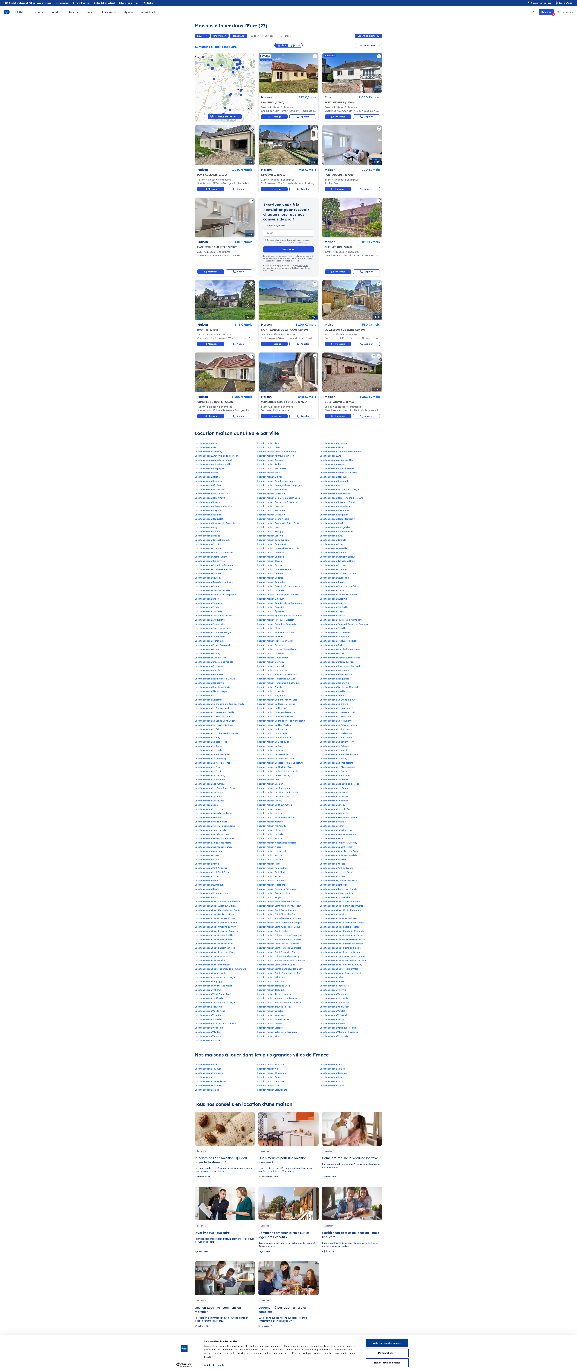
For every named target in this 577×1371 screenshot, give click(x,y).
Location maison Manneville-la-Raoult (276, 817)
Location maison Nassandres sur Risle (276, 842)
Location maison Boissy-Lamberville (213, 506)
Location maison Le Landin (208, 750)
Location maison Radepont (271, 884)
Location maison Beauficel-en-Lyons (276, 481)
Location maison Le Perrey (333, 758)
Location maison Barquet (207, 477)
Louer (200, 36)
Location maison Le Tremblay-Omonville (277, 771)
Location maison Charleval (270, 556)
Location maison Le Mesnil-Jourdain (275, 754)
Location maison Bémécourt (209, 485)
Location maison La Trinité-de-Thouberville (216, 733)
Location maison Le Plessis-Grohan (212, 762)
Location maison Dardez (332, 590)
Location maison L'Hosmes (208, 699)
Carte (297, 45)
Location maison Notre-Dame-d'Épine (339, 851)
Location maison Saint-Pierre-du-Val (213, 956)
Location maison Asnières (270, 460)
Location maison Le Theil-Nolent (336, 762)
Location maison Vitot (268, 1036)
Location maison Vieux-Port (209, 1027)
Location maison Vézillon (332, 1023)
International (125, 3)
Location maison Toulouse (208, 1068)
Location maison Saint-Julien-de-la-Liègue (278, 927)
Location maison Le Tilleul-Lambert (338, 767)
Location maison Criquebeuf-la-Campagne (278, 586)
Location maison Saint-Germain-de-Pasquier (279, 922)
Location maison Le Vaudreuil (210, 779)
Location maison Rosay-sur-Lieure (212, 893)
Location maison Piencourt (270, 859)
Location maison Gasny (207, 649)
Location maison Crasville (333, 582)
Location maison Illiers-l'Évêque (211, 691)
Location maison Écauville (333, 603)
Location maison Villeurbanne (272, 1089)
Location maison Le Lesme (271, 750)
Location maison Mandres (208, 817)
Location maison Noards (269, 847)
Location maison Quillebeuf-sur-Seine (338, 880)
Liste (283, 45)
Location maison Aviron (332, 464)
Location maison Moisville (270, 834)
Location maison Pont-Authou (272, 868)
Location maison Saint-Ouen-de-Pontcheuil (279, 939)
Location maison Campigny (209, 544)
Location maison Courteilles (271, 582)
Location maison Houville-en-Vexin (212, 687)
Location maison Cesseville (333, 548)
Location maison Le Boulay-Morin (337, 741)
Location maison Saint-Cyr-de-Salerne (276, 910)
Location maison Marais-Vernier (211, 821)
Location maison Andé (331, 455)
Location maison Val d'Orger (334, 1006)
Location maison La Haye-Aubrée (337, 708)
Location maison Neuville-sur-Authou (213, 847)
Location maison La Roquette (272, 729)
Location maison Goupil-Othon (272, 657)
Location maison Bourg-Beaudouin (337, 519)
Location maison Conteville (208, 573)
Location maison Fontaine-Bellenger (213, 632)
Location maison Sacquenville (335, 897)
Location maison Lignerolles (334, 800)
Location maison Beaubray (208, 481)
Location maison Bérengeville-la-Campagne (279, 485)
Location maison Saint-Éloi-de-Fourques (215, 918)
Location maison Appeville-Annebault (214, 460)
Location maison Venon (332, 1019)
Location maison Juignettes (271, 695)
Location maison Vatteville (208, 1019)
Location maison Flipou (269, 628)
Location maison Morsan (269, 838)
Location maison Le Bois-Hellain (211, 741)
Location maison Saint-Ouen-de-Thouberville (342, 939)
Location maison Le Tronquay (210, 775)
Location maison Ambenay (208, 451)
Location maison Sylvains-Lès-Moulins (214, 985)
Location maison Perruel (207, 859)
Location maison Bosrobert (271, 510)
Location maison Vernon (269, 1023)
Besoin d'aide (565, 3)
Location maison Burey (331, 535)
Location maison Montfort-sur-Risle (338, 834)
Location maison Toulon (332, 1081)
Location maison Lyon (331, 1064)
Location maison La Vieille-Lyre (336, 733)
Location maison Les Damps (334, 788)
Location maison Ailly (205, 447)
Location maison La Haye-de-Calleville (214, 712)
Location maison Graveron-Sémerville (214, 662)
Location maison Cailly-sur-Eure (273, 540)
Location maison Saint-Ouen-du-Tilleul (214, 943)
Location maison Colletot (269, 565)
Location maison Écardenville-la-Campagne (279, 603)
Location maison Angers (332, 1085)
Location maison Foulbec (270, 636)
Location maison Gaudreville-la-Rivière (276, 649)
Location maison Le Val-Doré (335, 775)
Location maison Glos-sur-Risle (210, 657)
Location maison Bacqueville (271, 468)
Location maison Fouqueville (334, 636)
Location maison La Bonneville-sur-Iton (277, 699)
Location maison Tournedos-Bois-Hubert (278, 998)
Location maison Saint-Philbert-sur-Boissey (341, 943)
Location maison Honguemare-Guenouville (279, 683)
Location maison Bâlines (207, 472)
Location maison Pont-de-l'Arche (336, 868)
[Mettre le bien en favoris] (315, 56)
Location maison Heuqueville (334, 678)
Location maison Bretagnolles (335, 527)
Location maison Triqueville (208, 1006)
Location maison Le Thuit (207, 767)
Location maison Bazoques (333, 477)
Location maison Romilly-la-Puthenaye (276, 889)
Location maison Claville (269, 561)
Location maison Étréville (332, 615)
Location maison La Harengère (273, 708)
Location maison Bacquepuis (209, 468)
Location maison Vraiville (207, 1040)
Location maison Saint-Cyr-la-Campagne (340, 910)
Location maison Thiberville (209, 990)
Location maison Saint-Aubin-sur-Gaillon (215, 905)
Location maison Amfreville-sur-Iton (275, 455)
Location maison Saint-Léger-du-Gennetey (216, 931)
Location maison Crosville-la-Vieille (212, 590)
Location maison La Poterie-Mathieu (338, 725)
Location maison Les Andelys (335, 779)
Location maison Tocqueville (334, 994)
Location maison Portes (207, 876)
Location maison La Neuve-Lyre (336, 720)
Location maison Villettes (207, 1032)
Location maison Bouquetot (209, 519)
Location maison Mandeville (334, 813)
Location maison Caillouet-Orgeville (212, 540)
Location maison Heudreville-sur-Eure (276, 678)
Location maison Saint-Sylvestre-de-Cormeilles (343, 960)
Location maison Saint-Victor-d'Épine (276, 964)
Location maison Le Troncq (334, 771)
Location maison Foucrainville (210, 636)
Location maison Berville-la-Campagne (339, 489)
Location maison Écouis (207, 607)
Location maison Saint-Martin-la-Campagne (279, 935)
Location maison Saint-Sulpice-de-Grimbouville (281, 960)
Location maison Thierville (333, 990)
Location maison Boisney (207, 502)
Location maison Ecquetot (270, 607)
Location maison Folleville (333, 628)
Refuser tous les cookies (387, 1362)
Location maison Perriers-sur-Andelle (338, 855)
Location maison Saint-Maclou (272, 931)
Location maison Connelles (333, 569)
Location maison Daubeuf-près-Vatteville (278, 594)
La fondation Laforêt (104, 3)
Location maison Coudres (270, 577)
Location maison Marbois (333, 821)
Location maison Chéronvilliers (210, 561)
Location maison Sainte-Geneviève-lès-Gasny (280, 969)
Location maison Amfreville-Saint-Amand (340, 451)
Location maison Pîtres (268, 863)
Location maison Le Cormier (209, 746)
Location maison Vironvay (208, 1036)
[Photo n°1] (288, 73)
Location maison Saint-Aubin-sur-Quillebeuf (279, 905)
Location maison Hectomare (334, 670)
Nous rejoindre (62, 3)
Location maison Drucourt (270, 598)
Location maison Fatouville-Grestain (275, 620)
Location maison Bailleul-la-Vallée (337, 468)
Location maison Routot (207, 897)
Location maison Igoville (269, 687)
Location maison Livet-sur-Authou (274, 805)
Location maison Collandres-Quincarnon (215, 565)
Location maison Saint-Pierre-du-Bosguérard (342, 952)
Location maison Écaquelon (209, 603)
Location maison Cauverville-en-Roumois (278, 548)
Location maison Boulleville (271, 514)
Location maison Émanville (208, 611)
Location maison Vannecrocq (272, 1015)
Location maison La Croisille (334, 704)
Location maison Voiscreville (334, 1036)
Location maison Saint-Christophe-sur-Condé (217, 910)
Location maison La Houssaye (335, 716)
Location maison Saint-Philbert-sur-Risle (215, 948)
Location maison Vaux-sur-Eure (273, 1019)
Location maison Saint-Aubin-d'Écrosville (278, 901)
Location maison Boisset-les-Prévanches (277, 502)
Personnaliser (385, 1352)
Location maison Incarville (270, 691)
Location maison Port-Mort (271, 872)
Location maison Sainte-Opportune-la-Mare (342, 973)
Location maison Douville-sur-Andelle (338, 594)
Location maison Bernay (332, 485)
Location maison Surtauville (271, 981)
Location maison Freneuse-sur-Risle (338, 641)
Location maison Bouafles (208, 514)
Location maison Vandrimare (209, 1015)
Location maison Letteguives (209, 800)
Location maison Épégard (333, 611)
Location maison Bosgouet (208, 510)
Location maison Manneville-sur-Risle (338, 817)
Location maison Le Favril (270, 746)
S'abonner (288, 249)
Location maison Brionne (207, 535)
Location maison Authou (269, 464)
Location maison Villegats (270, 1027)
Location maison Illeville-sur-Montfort (339, 687)
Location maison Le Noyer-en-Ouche (276, 758)
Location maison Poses (269, 876)
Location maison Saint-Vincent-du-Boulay (341, 964)
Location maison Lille (205, 1077)
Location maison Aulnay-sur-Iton (336, 460)
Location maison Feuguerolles (210, 624)
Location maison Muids (331, 838)
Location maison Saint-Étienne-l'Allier (338, 918)
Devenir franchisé (81, 3)
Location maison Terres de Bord (273, 985)
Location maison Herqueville (209, 674)
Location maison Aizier (268, 447)
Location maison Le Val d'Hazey (273, 775)
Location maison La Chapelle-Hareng (276, 704)
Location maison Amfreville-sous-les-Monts (217, 455)
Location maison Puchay (332, 876)
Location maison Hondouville (209, 683)
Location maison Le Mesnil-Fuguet (212, 754)
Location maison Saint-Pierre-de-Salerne (340, 948)
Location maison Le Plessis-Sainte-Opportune (280, 762)
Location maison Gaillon (332, 645)
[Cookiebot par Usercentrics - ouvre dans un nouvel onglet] (184, 1365)
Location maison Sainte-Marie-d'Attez (339, 969)
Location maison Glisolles (332, 653)
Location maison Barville (269, 477)
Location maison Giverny (207, 653)
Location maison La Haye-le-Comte (213, 716)
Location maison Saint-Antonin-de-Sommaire (217, 901)
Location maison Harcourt (270, 666)
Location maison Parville (269, 855)
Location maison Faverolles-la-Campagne (341, 620)
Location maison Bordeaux (333, 1073)
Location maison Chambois (271, 552)
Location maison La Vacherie (272, 733)
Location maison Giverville (270, 653)
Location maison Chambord (334, 552)
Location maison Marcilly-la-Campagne (215, 826)
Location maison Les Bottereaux (273, 788)
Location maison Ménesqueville (210, 830)
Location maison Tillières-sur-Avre (274, 994)
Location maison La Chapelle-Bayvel (338, 699)
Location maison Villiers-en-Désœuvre (339, 1032)
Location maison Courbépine (334, 577)
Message (276, 116)
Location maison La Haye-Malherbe (275, 716)
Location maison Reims (331, 1077)
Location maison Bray (206, 527)
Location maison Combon (333, 565)
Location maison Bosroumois (334, 510)
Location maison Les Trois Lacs (273, 796)
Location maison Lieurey (269, 800)
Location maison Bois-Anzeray (335, 493)
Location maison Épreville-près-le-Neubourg (279, 615)
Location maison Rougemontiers (336, 893)
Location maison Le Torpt (208, 771)
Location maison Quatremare (272, 880)
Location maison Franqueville (209, 641)
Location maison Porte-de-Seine (336, 872)
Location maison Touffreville (209, 998)
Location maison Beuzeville (271, 493)
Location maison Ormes (207, 855)
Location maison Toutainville (334, 1002)
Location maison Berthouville (272, 489)
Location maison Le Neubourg (210, 758)
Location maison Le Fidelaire (334, 746)
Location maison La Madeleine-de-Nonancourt (281, 720)
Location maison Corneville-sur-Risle (338, 573)
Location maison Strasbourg (271, 1073)
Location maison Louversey (209, 809)
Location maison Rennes (269, 1077)
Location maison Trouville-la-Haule (275, 1006)
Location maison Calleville (333, 540)
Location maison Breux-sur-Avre (336, 531)
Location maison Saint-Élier (333, 914)
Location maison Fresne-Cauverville (213, 645)
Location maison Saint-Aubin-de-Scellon (340, 901)
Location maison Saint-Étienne (210, 1081)
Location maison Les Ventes (334, 796)
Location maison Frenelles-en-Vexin (275, 641)
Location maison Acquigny (333, 443)
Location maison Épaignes (270, 611)
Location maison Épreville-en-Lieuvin (213, 615)
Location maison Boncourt (270, 506)
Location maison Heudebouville (336, 674)
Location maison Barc (268, 472)
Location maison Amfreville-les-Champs (277, 451)
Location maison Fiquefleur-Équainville (276, 624)
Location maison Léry (268, 779)
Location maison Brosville (270, 535)
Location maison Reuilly (207, 889)
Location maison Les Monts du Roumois (277, 792)
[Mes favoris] (532, 12)
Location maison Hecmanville (272, 670)
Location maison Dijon (268, 1085)
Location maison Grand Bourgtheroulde (340, 657)
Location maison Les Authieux (210, 784)
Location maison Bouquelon (334, 514)
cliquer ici (294, 261)
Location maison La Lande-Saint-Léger (215, 720)
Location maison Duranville (333, 598)
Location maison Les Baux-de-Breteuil (339, 784)
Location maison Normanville (272, 851)
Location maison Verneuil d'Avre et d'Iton (215, 1023)
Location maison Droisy (207, 598)
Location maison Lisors (206, 805)
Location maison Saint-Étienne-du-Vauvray (279, 918)
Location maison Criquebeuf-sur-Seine (339, 586)
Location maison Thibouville (271, 990)
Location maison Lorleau (332, 805)
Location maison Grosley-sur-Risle (337, 662)
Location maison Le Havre (270, 1081)
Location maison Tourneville (334, 998)
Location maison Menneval (271, 830)
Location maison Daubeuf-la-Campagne (215, 594)
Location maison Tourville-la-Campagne (215, 1002)
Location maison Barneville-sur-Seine (338, 472)
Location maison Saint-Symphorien (212, 964)
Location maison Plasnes (332, 863)
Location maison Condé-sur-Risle (274, 569)
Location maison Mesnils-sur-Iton (212, 834)
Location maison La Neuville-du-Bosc (214, 725)
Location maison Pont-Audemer (211, 868)
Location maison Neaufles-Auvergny (338, 842)
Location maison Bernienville (209, 489)
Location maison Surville (332, 981)
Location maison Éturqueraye (210, 620)
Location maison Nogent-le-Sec (336, 847)
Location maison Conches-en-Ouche (213, 569)
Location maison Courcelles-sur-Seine (214, 582)
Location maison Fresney (270, 645)
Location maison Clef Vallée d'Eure (337, 561)
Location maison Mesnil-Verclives (336, 830)
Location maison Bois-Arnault (210, 498)
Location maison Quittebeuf (209, 884)
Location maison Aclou (206, 443)
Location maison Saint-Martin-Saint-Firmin (341, 935)
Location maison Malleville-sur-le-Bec (214, 813)
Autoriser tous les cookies (387, 1343)
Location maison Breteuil (207, 531)
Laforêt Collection (145, 3)
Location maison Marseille (270, 1064)
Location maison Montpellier (209, 1073)
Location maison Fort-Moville (335, 632)
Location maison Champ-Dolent (211, 556)
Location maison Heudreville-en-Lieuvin (215, 678)
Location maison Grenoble (208, 1085)
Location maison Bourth (332, 523)
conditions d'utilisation (292, 268)
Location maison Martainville (271, 826)
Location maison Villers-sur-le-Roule (338, 1027)
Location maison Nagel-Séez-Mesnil (213, 842)
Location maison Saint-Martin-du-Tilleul (215, 935)
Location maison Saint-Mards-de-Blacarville (342, 931)
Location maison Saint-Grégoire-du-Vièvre (216, 927)
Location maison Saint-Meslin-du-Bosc (214, 939)
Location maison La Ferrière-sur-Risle (214, 708)
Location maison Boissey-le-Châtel (337, 502)
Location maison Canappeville (272, 544)
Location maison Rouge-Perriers (273, 893)
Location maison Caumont (208, 548)
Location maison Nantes (332, 1068)
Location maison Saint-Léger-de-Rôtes (339, 927)
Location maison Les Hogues (209, 792)
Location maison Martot (332, 826)
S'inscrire (547, 13)
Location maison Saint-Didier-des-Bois (276, 914)
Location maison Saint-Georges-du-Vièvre (216, 922)
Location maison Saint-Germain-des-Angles (342, 922)
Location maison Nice (268, 1068)
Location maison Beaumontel (335, 481)
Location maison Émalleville (334, 607)
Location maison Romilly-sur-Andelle (338, 889)
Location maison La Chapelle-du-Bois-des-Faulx (219, 704)
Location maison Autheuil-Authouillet (213, 464)
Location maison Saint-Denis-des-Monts (215, 914)
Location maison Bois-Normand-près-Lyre (341, 498)
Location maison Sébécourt (271, 977)
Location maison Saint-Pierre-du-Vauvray (278, 956)
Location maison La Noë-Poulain (274, 725)
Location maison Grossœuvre (210, 666)
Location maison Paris (206, 1064)
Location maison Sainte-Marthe (211, 973)
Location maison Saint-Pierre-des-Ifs (276, 952)
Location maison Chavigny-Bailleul (337, 556)
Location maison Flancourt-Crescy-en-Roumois (344, 624)
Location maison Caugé (332, 544)
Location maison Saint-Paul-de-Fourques (278, 943)
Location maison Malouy (269, 813)
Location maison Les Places (334, 792)
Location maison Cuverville (270, 590)
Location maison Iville (206, 695)
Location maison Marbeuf (270, 821)
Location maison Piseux (207, 863)
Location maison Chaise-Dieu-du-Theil (214, 552)
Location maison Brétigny (270, 531)
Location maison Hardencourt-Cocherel (340, 666)
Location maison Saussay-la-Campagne (215, 977)
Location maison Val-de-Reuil (210, 1011)
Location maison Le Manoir (334, 750)
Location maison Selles (331, 977)
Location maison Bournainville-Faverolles (215, 523)
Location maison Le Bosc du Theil (274, 741)
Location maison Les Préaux (209, 796)
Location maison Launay (207, 737)
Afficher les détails (214, 1365)
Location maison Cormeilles (271, 573)
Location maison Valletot (332, 1011)
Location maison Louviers (270, 809)
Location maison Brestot (269, 527)
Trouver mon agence (541, 3)
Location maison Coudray (208, 577)
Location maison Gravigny (270, 662)
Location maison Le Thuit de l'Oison (275, 767)
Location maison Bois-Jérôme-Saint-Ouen (278, 498)
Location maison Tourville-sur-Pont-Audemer (280, 1002)
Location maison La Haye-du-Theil (337, 712)
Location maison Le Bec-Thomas (337, 737)
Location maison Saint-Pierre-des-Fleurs (215, 952)
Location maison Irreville (332, 691)
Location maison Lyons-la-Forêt (336, 809)
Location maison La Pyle (207, 729)
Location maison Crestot (207, 586)
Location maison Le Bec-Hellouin (274, 737)
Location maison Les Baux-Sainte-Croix (215, 788)
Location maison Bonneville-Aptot (337, 506)
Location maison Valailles (270, 1011)
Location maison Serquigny (208, 981)
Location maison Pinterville (333, 859)
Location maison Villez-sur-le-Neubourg (277, 1032)
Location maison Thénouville (334, 985)
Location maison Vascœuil (333, 1015)
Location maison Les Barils (271, 784)
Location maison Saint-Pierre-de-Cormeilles (279, 948)
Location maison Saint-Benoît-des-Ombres (341, 905)
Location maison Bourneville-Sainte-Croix (278, 523)
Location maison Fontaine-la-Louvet (275, 632)
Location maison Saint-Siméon (210, 960)
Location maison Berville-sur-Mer (211, 493)
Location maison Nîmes (207, 1089)
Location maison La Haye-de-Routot (276, 712)
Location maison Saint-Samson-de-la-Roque (342, 956)
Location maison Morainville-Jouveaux (214, 838)
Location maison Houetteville (334, 683)
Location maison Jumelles (333, 695)
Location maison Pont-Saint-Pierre (212, 872)
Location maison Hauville (207, 670)
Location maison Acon (268, 443)
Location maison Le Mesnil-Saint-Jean (339, 754)
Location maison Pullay (206, 880)
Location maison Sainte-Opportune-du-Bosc (279, 973)
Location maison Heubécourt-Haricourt (277, 674)
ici (306, 242)
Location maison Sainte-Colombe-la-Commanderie (220, 969)
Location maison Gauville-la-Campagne (340, 649)
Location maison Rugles (269, 897)
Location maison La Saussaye (335, 729)
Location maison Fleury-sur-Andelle (213, 628)
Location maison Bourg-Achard (273, 519)
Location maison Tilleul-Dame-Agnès (213, 994)
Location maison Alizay (331, 447)
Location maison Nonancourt (209, 851)
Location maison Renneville (333, 884)
